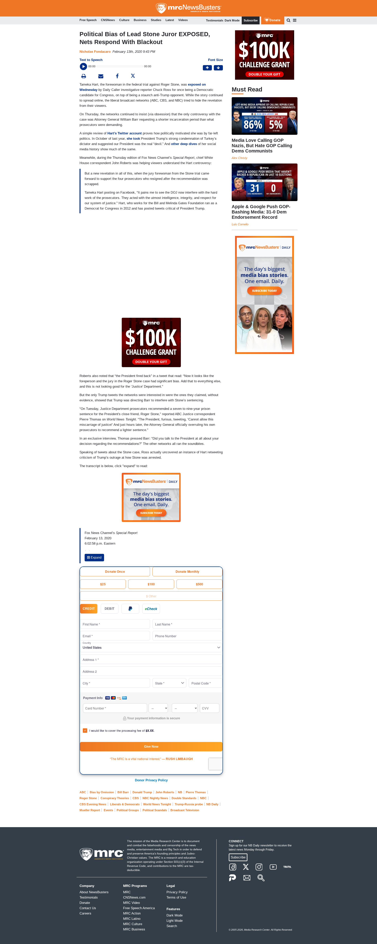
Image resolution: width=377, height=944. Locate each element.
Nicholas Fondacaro (95, 52)
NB (180, 792)
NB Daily (212, 804)
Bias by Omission (102, 792)
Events (108, 810)
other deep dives (184, 144)
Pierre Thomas (196, 792)
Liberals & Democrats (125, 804)
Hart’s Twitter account (124, 133)
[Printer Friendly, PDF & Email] (100, 76)
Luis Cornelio (240, 224)
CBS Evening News (93, 804)
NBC (203, 798)
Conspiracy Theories (115, 798)
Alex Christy (239, 158)
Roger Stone (88, 798)
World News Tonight (157, 804)
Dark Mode (232, 20)
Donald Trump (142, 792)
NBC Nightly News (155, 798)
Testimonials (214, 20)
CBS (136, 798)
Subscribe (251, 20)
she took (133, 138)
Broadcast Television (184, 810)
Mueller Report (90, 810)
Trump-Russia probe (189, 804)
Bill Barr (123, 792)
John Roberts (165, 792)
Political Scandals (155, 810)
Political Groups (128, 810)
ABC (83, 792)
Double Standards (184, 798)
